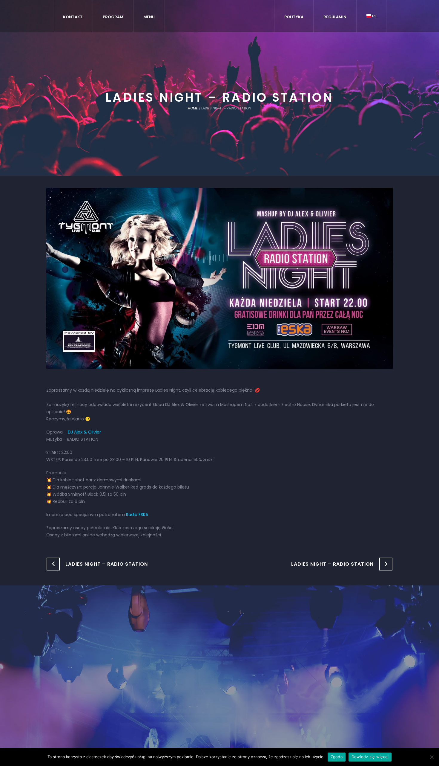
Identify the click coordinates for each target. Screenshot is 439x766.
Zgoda (337, 756)
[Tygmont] (219, 661)
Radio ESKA (137, 515)
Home (193, 108)
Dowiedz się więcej (370, 756)
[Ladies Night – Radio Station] (219, 278)
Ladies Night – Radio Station (106, 564)
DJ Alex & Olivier (84, 432)
